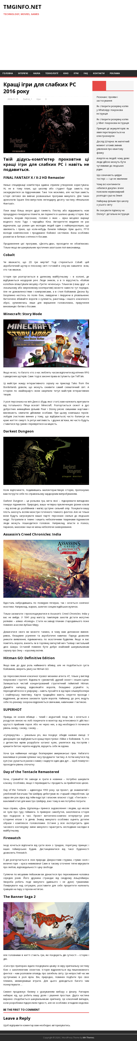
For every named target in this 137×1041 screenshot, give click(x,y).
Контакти (99, 73)
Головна (8, 73)
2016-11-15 (13, 99)
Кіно (65, 73)
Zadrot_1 (27, 99)
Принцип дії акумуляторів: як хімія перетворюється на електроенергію (113, 132)
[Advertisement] (68, 45)
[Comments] (127, 86)
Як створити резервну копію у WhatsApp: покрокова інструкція (112, 110)
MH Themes (88, 1037)
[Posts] (99, 86)
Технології (51, 73)
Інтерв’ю (23, 73)
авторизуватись (61, 1025)
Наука (36, 73)
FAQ (86, 73)
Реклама (115, 73)
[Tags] (113, 86)
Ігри (76, 73)
